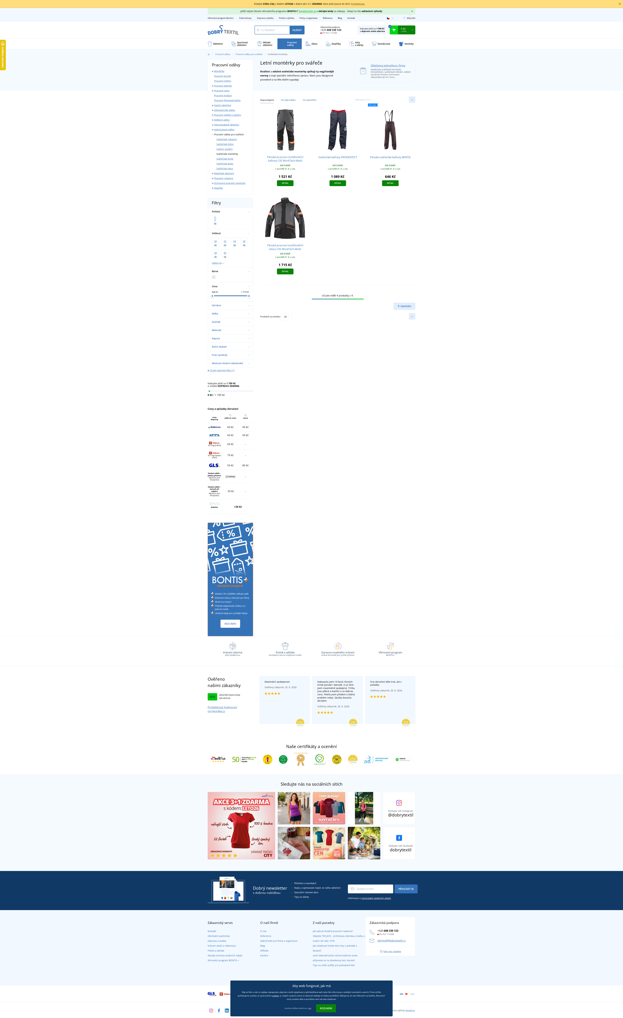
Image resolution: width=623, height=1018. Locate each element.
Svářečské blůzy (225, 144)
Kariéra (264, 955)
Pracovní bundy (222, 76)
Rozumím (326, 1008)
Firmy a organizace (308, 18)
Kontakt (351, 18)
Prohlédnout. (358, 3)
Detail (285, 183)
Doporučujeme (267, 99)
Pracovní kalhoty (223, 85)
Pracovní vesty (222, 90)
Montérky (219, 71)
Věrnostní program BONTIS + (223, 960)
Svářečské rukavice (226, 139)
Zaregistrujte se (307, 11)
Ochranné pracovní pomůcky (229, 183)
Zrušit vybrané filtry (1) (222, 370)
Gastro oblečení (222, 105)
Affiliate (264, 950)
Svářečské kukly (224, 163)
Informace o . (369, 898)
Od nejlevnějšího (288, 99)
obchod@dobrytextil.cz (391, 940)
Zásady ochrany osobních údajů (225, 955)
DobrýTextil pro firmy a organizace (279, 940)
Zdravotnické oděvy (224, 110)
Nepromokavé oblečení (226, 124)
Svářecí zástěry (224, 149)
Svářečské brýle (224, 158)
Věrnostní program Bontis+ (221, 18)
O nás (263, 931)
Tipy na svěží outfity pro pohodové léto (334, 965)
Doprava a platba (265, 18)
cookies (275, 995)
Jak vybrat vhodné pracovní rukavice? (333, 931)
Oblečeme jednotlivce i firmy (388, 65)
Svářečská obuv (224, 168)
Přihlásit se (406, 888)
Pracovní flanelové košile (227, 100)
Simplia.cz (410, 1010)
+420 (330, 29)
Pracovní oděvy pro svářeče (249, 54)
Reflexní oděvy (222, 119)
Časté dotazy (245, 18)
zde (309, 1008)
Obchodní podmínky (219, 936)
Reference (327, 18)
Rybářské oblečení (224, 173)
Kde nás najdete (392, 951)
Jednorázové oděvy (224, 129)
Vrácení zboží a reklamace (222, 945)
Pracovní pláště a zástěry (227, 115)
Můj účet (411, 18)
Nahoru (405, 306)
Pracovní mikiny (222, 80)
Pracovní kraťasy (223, 95)
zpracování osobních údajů (376, 898)
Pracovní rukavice (223, 178)
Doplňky (218, 188)
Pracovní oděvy (222, 54)
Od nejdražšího (309, 99)
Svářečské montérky (227, 153)
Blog (340, 18)
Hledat (297, 30)
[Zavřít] (619, 4)
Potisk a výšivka (286, 18)
